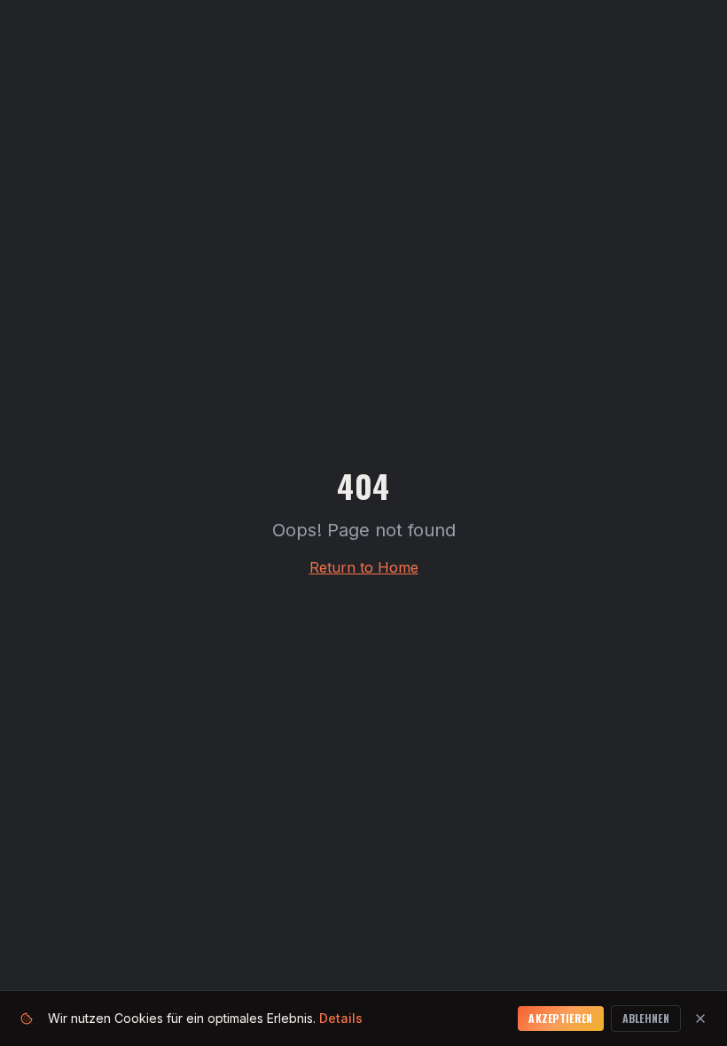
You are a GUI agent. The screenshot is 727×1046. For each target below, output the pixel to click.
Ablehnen (645, 1018)
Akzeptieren (560, 1018)
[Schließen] (700, 1018)
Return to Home (363, 567)
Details (341, 1018)
